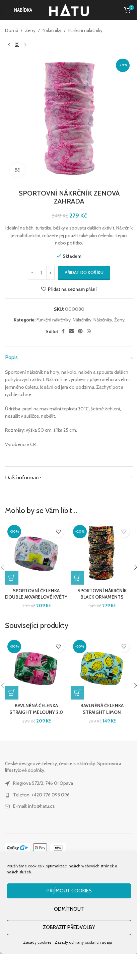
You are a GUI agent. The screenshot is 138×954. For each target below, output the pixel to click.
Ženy (30, 30)
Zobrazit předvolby (69, 927)
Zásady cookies (37, 942)
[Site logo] (69, 9)
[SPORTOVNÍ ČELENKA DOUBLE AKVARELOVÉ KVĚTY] (36, 554)
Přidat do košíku (84, 272)
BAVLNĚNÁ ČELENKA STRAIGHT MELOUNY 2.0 (36, 709)
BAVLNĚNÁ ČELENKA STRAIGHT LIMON (102, 709)
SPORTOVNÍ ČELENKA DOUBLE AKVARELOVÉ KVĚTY (36, 594)
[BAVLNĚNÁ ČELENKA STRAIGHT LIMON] (102, 669)
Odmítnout (69, 909)
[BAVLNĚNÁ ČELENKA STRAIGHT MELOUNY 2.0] (36, 669)
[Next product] (25, 45)
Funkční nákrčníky (85, 30)
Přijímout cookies (69, 891)
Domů (11, 30)
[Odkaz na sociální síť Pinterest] (80, 331)
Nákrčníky (52, 30)
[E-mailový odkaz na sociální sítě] (71, 331)
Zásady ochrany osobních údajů (83, 942)
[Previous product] (9, 45)
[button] (11, 578)
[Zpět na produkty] (17, 45)
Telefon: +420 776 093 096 (41, 795)
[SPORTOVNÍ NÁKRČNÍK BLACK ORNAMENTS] (102, 554)
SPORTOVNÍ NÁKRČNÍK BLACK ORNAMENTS (102, 594)
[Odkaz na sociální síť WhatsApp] (89, 331)
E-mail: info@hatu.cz (34, 806)
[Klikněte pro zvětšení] (17, 170)
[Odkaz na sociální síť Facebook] (63, 331)
